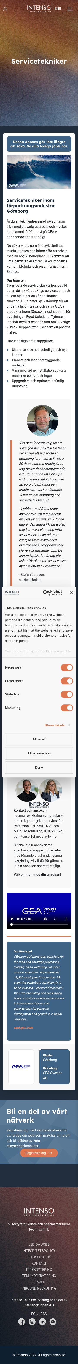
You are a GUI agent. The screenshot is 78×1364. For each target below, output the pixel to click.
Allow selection (39, 753)
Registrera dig (35, 1153)
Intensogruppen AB (39, 1305)
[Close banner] (71, 592)
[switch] (67, 680)
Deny (39, 767)
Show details (55, 725)
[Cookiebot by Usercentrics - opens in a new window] (45, 593)
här (64, 146)
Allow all (39, 739)
